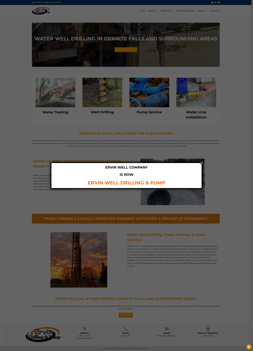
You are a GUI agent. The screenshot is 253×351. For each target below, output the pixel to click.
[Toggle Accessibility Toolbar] (249, 347)
